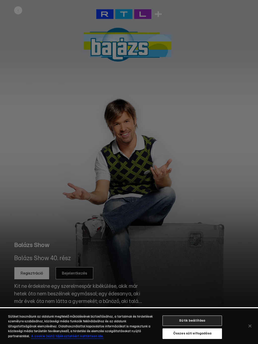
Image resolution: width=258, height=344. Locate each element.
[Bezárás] (249, 325)
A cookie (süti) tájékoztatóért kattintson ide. (67, 336)
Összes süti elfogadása (192, 333)
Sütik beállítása (192, 320)
